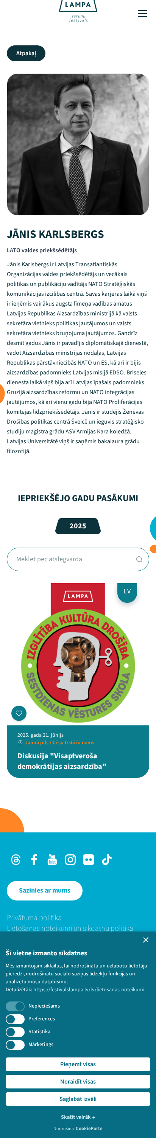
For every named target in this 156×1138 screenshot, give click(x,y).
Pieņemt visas (78, 1064)
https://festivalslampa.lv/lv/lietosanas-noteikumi (88, 990)
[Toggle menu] (142, 13)
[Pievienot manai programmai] (19, 713)
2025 (78, 526)
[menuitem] (78, 918)
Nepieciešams (44, 1006)
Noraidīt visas (78, 1081)
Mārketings (40, 1044)
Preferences (41, 1019)
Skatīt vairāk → (78, 1117)
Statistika (39, 1032)
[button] (145, 939)
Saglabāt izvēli (78, 1099)
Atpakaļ (26, 53)
